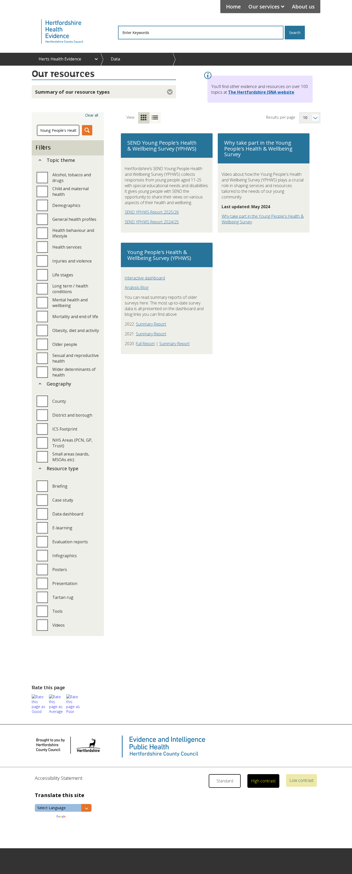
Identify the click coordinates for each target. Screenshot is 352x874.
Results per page (280, 117)
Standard (224, 781)
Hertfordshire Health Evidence (71, 31)
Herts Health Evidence (60, 59)
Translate (75, 817)
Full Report (145, 343)
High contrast (263, 781)
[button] (39, 704)
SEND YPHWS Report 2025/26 (152, 212)
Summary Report (151, 324)
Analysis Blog (136, 287)
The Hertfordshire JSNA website (261, 92)
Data (115, 59)
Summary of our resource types (72, 92)
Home (233, 6)
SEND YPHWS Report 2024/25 (152, 222)
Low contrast (302, 780)
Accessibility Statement (58, 778)
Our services (264, 6)
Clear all (91, 115)
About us (303, 6)
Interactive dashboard (145, 278)
